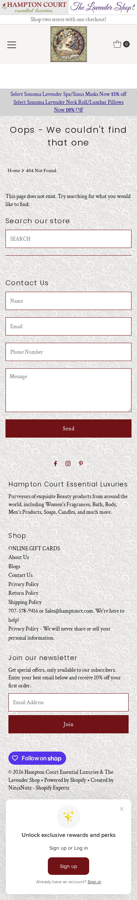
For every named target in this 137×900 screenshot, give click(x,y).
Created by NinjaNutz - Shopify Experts (61, 783)
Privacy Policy (23, 584)
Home (14, 170)
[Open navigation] (12, 44)
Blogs (14, 566)
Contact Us (20, 575)
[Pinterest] (81, 463)
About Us (18, 557)
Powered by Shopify (65, 780)
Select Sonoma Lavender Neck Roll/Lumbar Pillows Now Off (68, 105)
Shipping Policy (25, 602)
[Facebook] (55, 463)
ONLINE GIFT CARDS (34, 548)
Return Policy (23, 593)
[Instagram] (68, 463)
